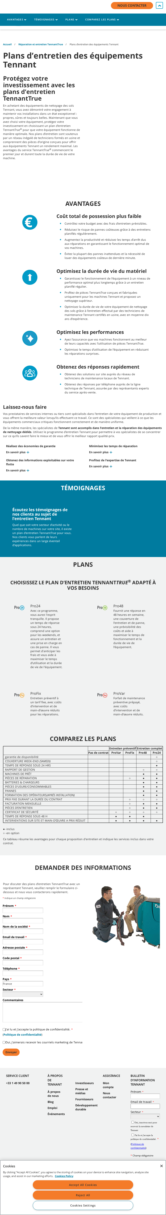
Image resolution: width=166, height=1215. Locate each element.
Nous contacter (109, 1095)
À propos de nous (54, 1094)
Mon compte (108, 1085)
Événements (56, 1114)
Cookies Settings (83, 1205)
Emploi (52, 1108)
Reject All (83, 1195)
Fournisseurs (84, 1099)
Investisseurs (84, 1083)
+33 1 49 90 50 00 (18, 1083)
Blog (51, 1102)
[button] (18, 452)
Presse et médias (81, 1091)
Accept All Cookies (83, 1185)
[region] (83, 1187)
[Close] (161, 1165)
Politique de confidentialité (22, 1034)
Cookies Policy (64, 1176)
